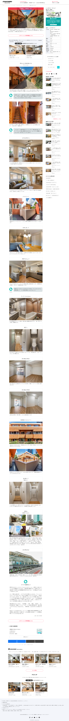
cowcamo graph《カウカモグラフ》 (51, 182)
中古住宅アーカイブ (32, 2)
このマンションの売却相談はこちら (26, 35)
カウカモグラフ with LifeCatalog (51, 184)
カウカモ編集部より (49, 197)
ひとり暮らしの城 (60, 705)
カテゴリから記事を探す (24, 2)
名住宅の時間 (48, 193)
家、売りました (48, 195)
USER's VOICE (37, 705)
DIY (13, 706)
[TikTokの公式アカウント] (49, 74)
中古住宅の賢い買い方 (55, 195)
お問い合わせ (39, 714)
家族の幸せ (10, 706)
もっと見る (34, 670)
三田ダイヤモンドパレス (50, 10)
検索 (58, 67)
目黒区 (53, 705)
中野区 (18, 710)
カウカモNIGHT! (11, 705)
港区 (50, 705)
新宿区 (15, 710)
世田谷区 (55, 705)
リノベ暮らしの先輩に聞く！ (50, 180)
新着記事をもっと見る (57, 118)
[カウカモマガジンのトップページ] (7, 2)
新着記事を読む (5, 702)
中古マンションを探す (55, 2)
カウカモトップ (50, 58)
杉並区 (21, 710)
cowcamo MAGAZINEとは (40, 2)
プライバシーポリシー (46, 714)
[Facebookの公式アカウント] (56, 74)
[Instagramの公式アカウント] (47, 74)
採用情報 (35, 714)
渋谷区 (48, 705)
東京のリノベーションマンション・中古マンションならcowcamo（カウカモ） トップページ (16, 709)
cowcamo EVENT (48, 186)
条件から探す (50, 64)
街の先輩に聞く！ (48, 178)
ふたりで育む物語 (5, 706)
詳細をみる (25, 636)
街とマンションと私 (55, 186)
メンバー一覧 (31, 714)
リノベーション (17, 706)
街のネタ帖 (47, 191)
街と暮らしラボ (53, 191)
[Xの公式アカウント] (54, 74)
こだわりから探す (51, 62)
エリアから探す (50, 60)
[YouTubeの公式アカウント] (52, 74)
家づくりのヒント (53, 193)
